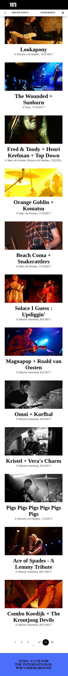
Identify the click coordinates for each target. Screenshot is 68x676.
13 (45, 642)
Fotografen (48, 12)
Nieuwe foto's (20, 12)
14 (52, 642)
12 (39, 642)
